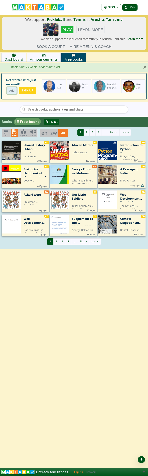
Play (67, 30)
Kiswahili (91, 472)
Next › (113, 132)
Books (6, 121)
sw (53, 132)
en (44, 132)
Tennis (79, 19)
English (78, 472)
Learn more (90, 30)
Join (132, 7)
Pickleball (56, 19)
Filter (53, 121)
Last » (125, 132)
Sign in (113, 7)
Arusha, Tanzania (107, 19)
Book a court (50, 46)
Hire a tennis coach (91, 46)
